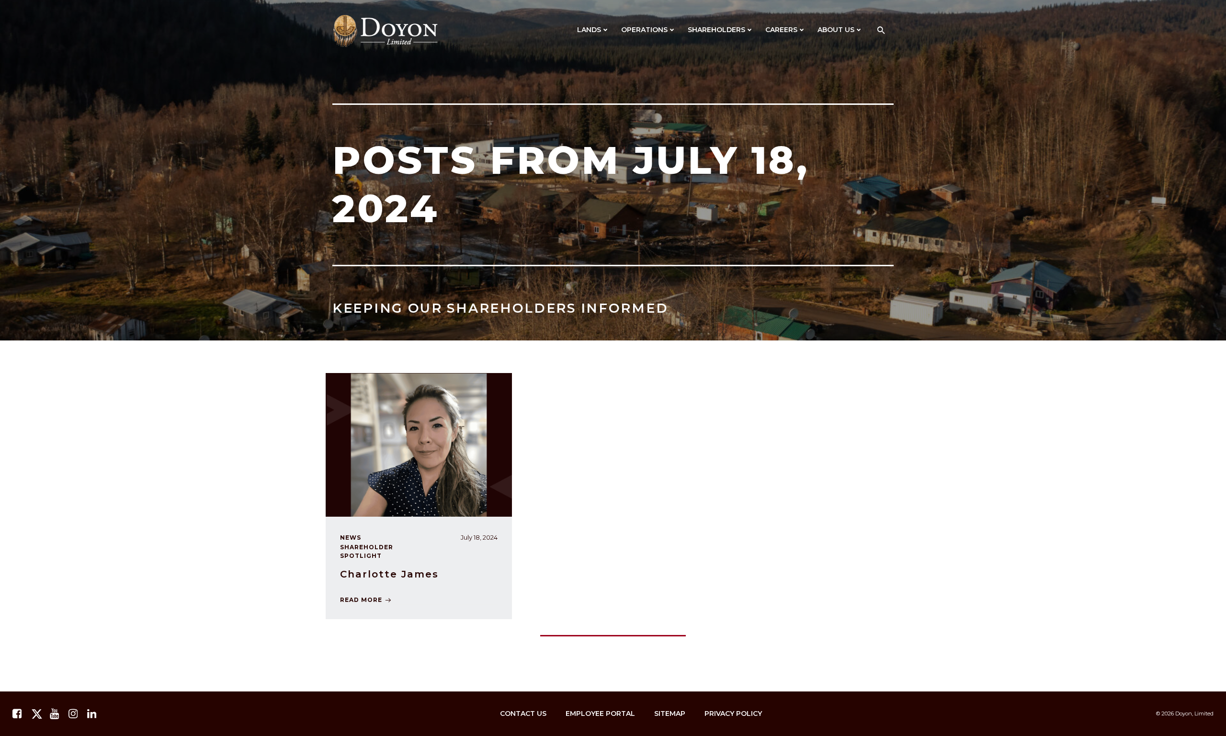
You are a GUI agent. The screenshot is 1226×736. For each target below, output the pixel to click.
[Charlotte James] (419, 444)
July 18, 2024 (479, 537)
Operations (644, 29)
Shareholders (716, 29)
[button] (881, 31)
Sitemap (669, 713)
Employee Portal (600, 713)
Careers (781, 29)
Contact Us (523, 713)
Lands (589, 29)
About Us (835, 29)
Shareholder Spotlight (366, 551)
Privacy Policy (733, 713)
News (350, 537)
